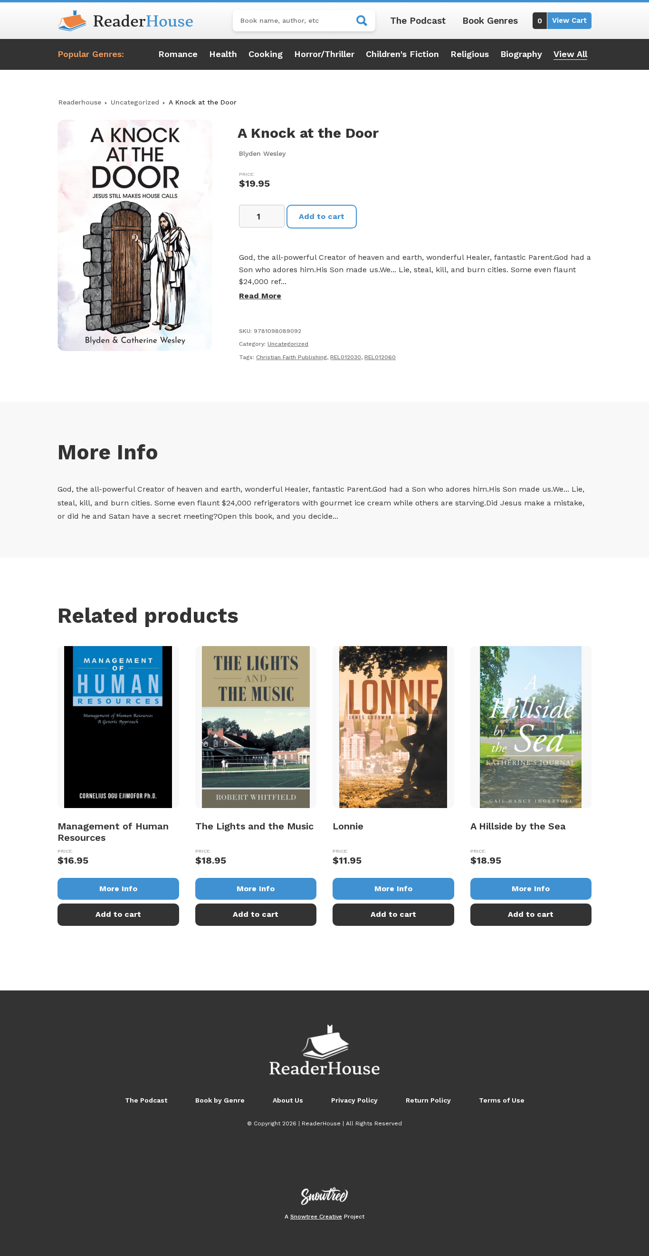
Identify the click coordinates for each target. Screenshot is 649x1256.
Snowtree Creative (316, 1216)
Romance (178, 54)
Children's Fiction (402, 54)
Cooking (265, 54)
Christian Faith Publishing (291, 357)
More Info (118, 888)
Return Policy (428, 1100)
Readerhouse (79, 102)
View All (570, 54)
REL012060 (380, 357)
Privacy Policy (354, 1100)
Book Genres (490, 20)
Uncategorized (135, 102)
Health (223, 54)
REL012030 (345, 357)
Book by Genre (220, 1100)
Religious (469, 54)
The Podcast (418, 20)
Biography (521, 54)
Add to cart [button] (118, 914)
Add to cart (321, 216)
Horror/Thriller (324, 54)
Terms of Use (502, 1100)
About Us (288, 1100)
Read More (260, 295)
